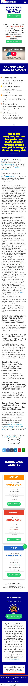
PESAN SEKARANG (14, 504)
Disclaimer (19, 677)
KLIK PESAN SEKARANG (15, 658)
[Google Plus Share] (12, 450)
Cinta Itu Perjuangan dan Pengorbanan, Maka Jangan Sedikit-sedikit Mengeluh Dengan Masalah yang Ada (13, 427)
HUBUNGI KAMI (14, 616)
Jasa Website (16, 681)
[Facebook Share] (8, 450)
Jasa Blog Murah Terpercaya (12, 437)
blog (21, 263)
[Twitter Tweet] (4, 450)
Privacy (14, 677)
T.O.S (24, 677)
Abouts (9, 677)
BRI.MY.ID (5, 677)
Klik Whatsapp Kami (14, 16)
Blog (14, 678)
